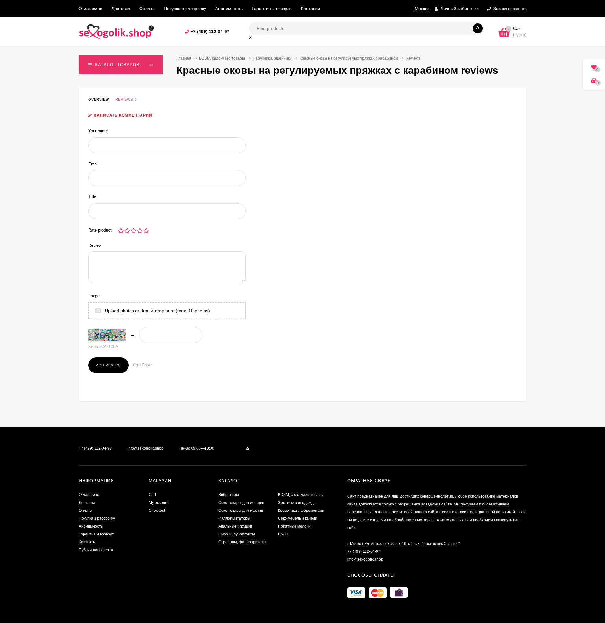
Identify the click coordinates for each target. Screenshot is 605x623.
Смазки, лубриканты (236, 534)
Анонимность (229, 8)
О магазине (90, 8)
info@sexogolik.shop (146, 448)
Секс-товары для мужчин (240, 510)
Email (93, 164)
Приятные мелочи (294, 526)
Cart (152, 495)
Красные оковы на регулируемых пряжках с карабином (349, 58)
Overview (98, 99)
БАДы (283, 534)
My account (158, 502)
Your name (98, 131)
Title (92, 196)
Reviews (124, 99)
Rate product (100, 230)
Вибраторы (228, 495)
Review (94, 245)
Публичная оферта (96, 550)
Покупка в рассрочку (185, 8)
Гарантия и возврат (272, 8)
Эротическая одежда (297, 502)
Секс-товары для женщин (241, 502)
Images (95, 295)
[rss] (247, 448)
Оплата (147, 8)
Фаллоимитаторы (234, 518)
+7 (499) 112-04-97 (210, 31)
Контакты (310, 8)
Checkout (157, 510)
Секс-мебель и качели (297, 518)
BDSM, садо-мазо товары (222, 58)
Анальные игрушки (235, 526)
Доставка (121, 8)
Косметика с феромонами (301, 510)
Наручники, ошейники (272, 58)
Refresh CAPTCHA (103, 346)
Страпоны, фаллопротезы (242, 542)
